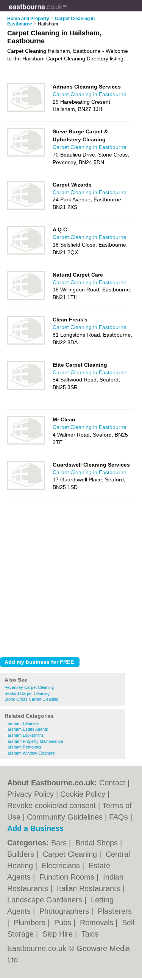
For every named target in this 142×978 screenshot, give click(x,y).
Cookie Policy (82, 794)
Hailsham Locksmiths (24, 735)
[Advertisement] (71, 576)
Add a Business (35, 828)
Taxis (89, 934)
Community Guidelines (65, 817)
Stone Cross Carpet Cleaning (31, 699)
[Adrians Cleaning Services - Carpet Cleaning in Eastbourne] (26, 110)
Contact (112, 783)
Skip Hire (58, 934)
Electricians (62, 865)
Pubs (63, 922)
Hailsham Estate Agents (26, 729)
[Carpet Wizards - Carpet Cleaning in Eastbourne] (26, 208)
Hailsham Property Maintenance (34, 741)
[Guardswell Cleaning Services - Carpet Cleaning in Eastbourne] (26, 488)
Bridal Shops (97, 843)
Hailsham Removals (23, 747)
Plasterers (115, 911)
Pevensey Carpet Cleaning (29, 687)
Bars (60, 843)
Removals (97, 922)
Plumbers (31, 922)
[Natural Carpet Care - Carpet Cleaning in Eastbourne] (26, 298)
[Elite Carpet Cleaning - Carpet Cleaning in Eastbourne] (26, 388)
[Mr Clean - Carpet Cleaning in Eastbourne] (26, 443)
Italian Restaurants (89, 888)
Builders (21, 854)
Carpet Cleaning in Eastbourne (89, 94)
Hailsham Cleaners (22, 723)
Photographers (65, 911)
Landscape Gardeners (45, 900)
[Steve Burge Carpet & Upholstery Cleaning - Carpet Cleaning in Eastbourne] (26, 155)
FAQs (118, 817)
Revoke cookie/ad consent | (54, 805)
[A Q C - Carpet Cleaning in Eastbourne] (26, 253)
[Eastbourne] (67, 12)
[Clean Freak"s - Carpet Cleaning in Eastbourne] (26, 343)
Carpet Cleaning (71, 854)
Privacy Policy (30, 794)
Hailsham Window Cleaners (30, 753)
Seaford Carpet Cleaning (27, 693)
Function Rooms (68, 877)
